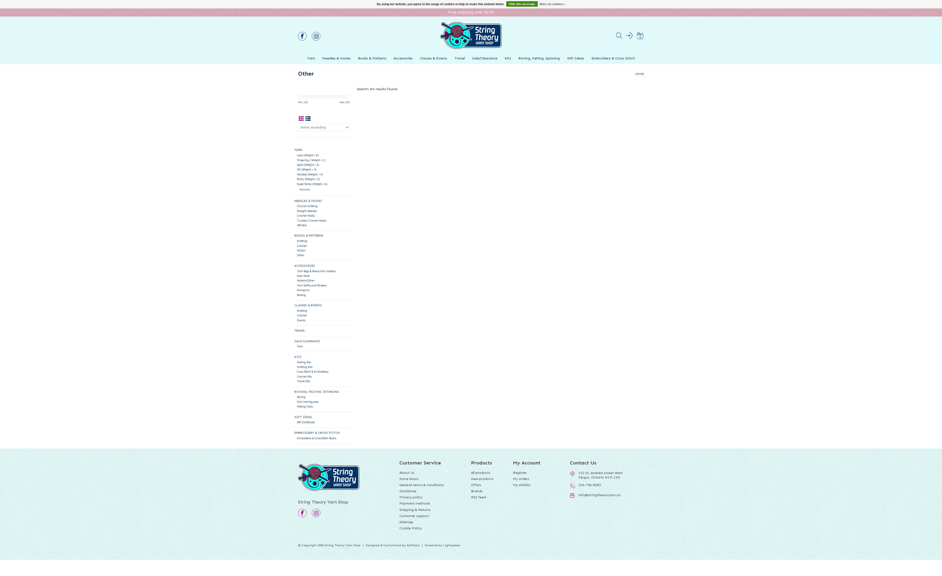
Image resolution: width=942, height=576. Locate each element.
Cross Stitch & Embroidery (312, 371)
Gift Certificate (306, 422)
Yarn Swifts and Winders (312, 285)
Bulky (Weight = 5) (308, 179)
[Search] (619, 36)
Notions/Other (305, 280)
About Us (406, 473)
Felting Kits (304, 362)
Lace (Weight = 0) (308, 155)
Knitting (302, 241)
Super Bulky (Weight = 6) (312, 184)
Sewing (301, 295)
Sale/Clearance (484, 58)
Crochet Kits (304, 376)
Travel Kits (303, 381)
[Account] (629, 36)
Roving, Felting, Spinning (539, 58)
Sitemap (406, 522)
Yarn (311, 58)
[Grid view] (301, 119)
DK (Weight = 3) (306, 169)
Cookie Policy (410, 528)
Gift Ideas (575, 58)
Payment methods (414, 503)
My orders (521, 479)
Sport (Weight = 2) (308, 165)
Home (639, 74)
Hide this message (522, 4)
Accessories (403, 58)
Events (301, 320)
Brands (477, 491)
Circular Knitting (307, 206)
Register (520, 473)
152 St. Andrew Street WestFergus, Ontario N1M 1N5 (600, 475)
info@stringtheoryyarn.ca (599, 495)
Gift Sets (302, 225)
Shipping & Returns (415, 510)
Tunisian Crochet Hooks (311, 220)
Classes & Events (433, 58)
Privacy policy (410, 497)
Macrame (305, 189)
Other (300, 255)
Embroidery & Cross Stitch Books (316, 438)
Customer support (414, 516)
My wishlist (521, 485)
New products (482, 479)
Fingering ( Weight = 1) (311, 160)
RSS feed (478, 497)
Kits (508, 58)
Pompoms (303, 290)
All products (480, 473)
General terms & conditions (421, 485)
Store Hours (409, 479)
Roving (301, 397)
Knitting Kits (304, 367)
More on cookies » (552, 4)
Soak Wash (303, 276)
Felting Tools (305, 406)
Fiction (301, 250)
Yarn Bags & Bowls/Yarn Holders (316, 271)
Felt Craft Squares (308, 402)
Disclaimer (408, 491)
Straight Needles (307, 211)
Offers (476, 485)
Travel (460, 58)
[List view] (308, 119)
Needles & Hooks (336, 58)
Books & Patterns (372, 58)
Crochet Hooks (306, 215)
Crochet (302, 246)
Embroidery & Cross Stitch (613, 58)
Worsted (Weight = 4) (310, 174)
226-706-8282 (589, 485)
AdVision (413, 545)
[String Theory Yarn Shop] (471, 51)
